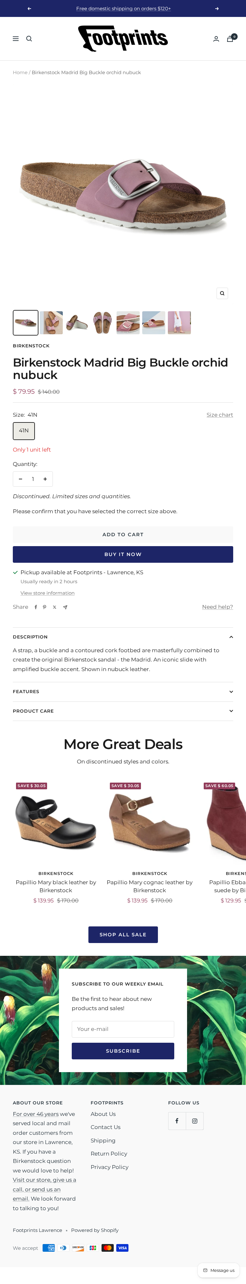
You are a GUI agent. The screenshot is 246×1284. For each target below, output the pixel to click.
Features (26, 691)
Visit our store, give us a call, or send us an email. (44, 1189)
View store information (47, 593)
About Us (103, 1114)
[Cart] (230, 39)
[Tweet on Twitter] (54, 607)
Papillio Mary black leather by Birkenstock (56, 886)
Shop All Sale (123, 935)
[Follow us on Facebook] (177, 1121)
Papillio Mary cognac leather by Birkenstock (150, 886)
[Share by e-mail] (65, 607)
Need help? (217, 607)
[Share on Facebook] (36, 607)
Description (30, 637)
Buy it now (123, 554)
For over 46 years (36, 1114)
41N (24, 430)
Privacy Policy (109, 1167)
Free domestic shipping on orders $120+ (123, 8)
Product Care (33, 711)
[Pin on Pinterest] (44, 607)
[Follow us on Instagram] (194, 1121)
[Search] (29, 39)
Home (20, 72)
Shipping (103, 1140)
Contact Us (105, 1127)
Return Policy (109, 1153)
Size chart (220, 415)
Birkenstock (31, 346)
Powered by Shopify (95, 1230)
